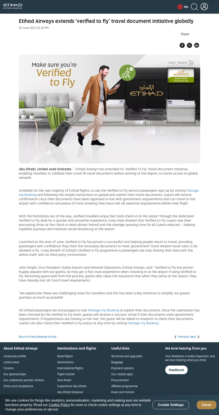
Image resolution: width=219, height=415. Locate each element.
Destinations (65, 362)
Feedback (176, 370)
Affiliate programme (124, 386)
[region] (109, 405)
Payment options (122, 368)
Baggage (117, 362)
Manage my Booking (103, 310)
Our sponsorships (14, 374)
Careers (8, 368)
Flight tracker (66, 374)
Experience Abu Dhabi (71, 386)
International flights (70, 368)
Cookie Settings (171, 405)
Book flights (65, 356)
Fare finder (64, 380)
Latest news (11, 362)
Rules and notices (122, 392)
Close (206, 405)
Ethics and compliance (18, 386)
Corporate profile (14, 356)
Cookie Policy (59, 405)
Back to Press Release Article (37, 337)
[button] (183, 6)
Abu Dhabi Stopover (70, 392)
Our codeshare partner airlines (23, 380)
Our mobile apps (122, 374)
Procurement (120, 380)
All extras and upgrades (126, 356)
